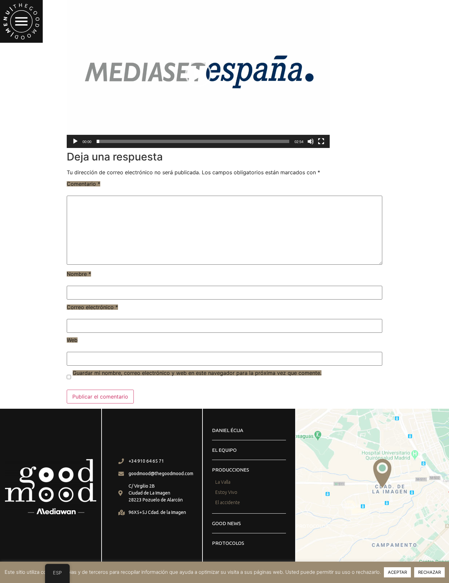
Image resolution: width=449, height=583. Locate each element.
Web (72, 340)
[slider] (193, 141)
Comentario (83, 183)
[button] (21, 21)
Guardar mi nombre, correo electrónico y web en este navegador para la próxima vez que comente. (197, 373)
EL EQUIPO (224, 450)
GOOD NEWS (226, 523)
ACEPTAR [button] (397, 572)
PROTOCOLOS (228, 543)
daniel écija (227, 430)
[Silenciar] (310, 141)
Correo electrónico (92, 307)
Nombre (79, 274)
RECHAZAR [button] (429, 572)
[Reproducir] (75, 141)
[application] (198, 74)
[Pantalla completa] (321, 141)
